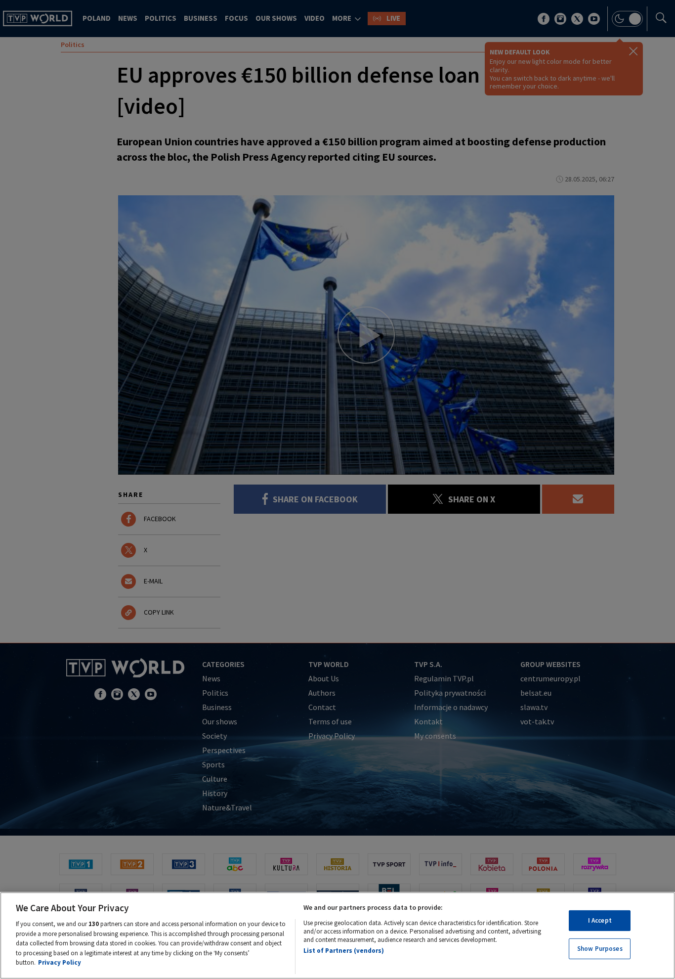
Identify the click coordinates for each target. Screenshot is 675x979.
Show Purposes (600, 949)
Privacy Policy (59, 962)
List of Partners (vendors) (343, 950)
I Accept (600, 920)
